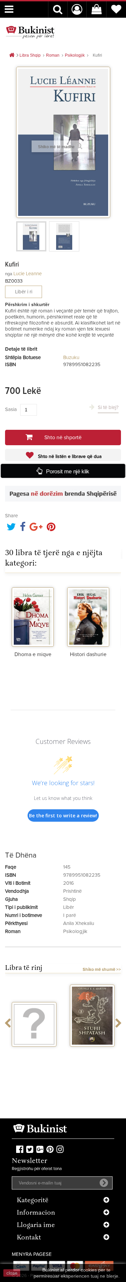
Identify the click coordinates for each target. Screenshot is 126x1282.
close (11, 1273)
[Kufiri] (31, 236)
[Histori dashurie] (88, 615)
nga (8, 273)
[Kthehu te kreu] (11, 55)
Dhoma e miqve (32, 654)
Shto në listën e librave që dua (69, 456)
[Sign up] (104, 1182)
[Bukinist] (30, 32)
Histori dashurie (88, 654)
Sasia (11, 409)
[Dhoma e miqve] (33, 615)
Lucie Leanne (27, 273)
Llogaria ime (36, 1225)
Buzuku (71, 357)
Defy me (98, 1052)
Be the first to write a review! (63, 815)
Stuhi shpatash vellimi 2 (40, 1055)
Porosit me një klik (67, 471)
